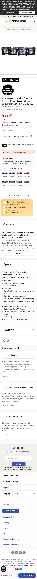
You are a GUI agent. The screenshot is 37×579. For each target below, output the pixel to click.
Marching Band (13, 27)
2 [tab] (19, 71)
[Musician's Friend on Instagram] (24, 552)
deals (19, 16)
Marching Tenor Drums (13, 29)
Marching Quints (25, 29)
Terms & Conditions (25, 561)
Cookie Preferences (24, 9)
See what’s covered (12, 204)
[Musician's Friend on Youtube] (20, 552)
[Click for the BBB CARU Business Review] (18, 569)
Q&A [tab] (6, 340)
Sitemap (32, 563)
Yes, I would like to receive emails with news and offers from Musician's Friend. (18, 468)
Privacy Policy (22, 3)
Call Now (11, 511)
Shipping (5, 523)
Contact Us (5, 435)
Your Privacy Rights (8, 563)
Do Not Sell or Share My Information (12, 559)
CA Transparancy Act (22, 563)
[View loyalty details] (33, 145)
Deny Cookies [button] (10, 12)
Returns (5, 528)
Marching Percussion (25, 27)
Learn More (5, 376)
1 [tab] (18, 71)
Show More (19, 253)
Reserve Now (27, 575)
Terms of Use (13, 9)
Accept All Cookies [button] (26, 12)
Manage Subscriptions (11, 545)
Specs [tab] (7, 264)
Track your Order (8, 517)
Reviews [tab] (8, 330)
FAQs (4, 534)
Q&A (4, 110)
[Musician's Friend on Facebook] (13, 552)
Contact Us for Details (8, 405)
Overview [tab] (9, 224)
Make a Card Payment (10, 539)
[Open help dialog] (3, 569)
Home (5, 27)
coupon (25, 16)
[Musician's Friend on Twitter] (16, 552)
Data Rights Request (29, 559)
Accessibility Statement (9, 565)
